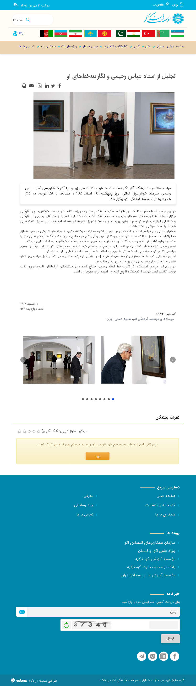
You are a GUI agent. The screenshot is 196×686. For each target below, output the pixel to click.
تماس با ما (84, 514)
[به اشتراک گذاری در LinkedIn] (46, 86)
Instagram (152, 656)
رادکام (32, 680)
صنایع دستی (122, 318)
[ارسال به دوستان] (32, 86)
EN (21, 34)
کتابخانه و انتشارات (160, 505)
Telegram (141, 656)
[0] (19, 431)
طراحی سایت (48, 680)
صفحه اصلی (166, 496)
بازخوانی (66, 624)
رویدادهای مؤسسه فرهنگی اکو (153, 318)
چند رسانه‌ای (83, 505)
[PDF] (39, 86)
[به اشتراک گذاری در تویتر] (53, 86)
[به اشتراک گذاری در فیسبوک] (59, 86)
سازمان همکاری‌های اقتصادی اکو (150, 543)
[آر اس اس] (16, 5)
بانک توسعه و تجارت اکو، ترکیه (151, 567)
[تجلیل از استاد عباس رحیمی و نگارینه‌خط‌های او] (104, 135)
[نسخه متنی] (24, 86)
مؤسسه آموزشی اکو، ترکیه (155, 559)
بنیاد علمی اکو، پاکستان (156, 551)
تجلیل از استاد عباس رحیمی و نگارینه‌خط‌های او (83, 399)
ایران (109, 318)
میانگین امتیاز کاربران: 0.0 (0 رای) (64, 431)
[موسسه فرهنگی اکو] (163, 18)
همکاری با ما (165, 514)
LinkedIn (163, 656)
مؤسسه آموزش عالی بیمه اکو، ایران (148, 575)
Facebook (174, 656)
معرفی (88, 496)
